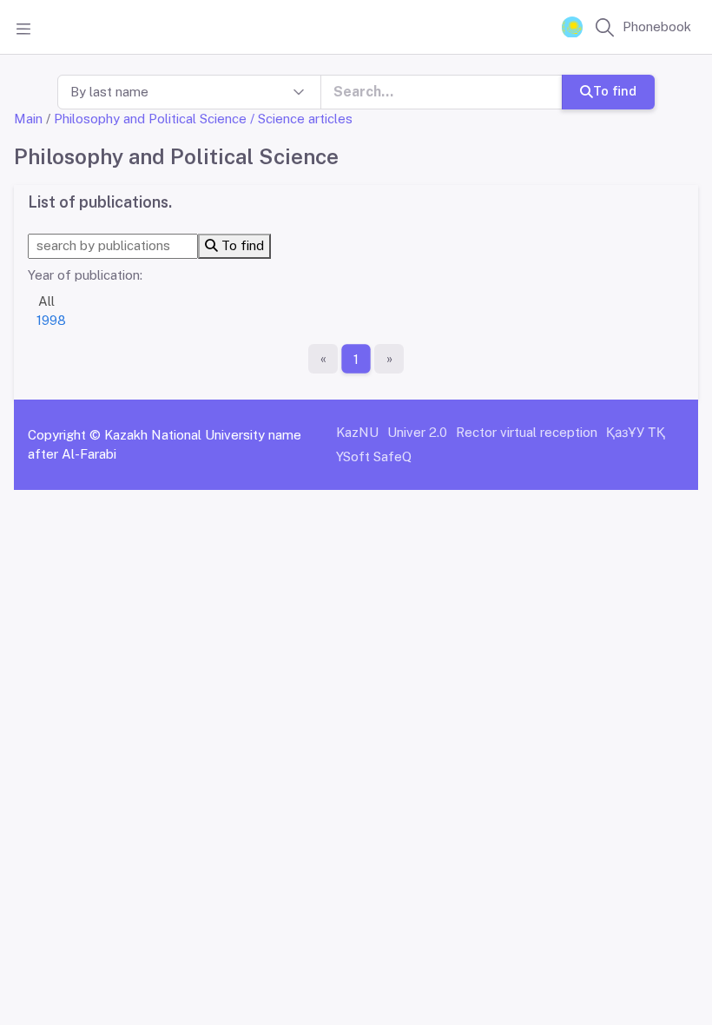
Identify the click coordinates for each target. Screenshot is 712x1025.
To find (614, 90)
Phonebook (657, 26)
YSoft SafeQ (374, 456)
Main (28, 118)
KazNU (357, 432)
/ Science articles (301, 118)
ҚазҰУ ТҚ (635, 432)
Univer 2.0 (417, 432)
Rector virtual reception (526, 432)
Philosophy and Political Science (150, 118)
